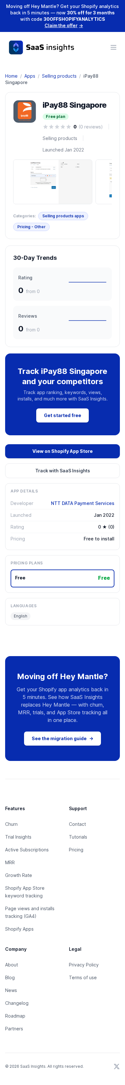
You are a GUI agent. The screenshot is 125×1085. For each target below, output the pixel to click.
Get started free (62, 415)
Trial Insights (18, 837)
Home (11, 76)
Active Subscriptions (27, 849)
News (11, 990)
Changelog (17, 1003)
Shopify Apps (19, 929)
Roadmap (15, 1016)
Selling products (59, 76)
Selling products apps (63, 215)
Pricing (76, 849)
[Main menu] (113, 47)
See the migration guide (62, 738)
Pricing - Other (31, 226)
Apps (29, 76)
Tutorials (78, 837)
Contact (77, 824)
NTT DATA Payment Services (82, 503)
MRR (10, 862)
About (11, 964)
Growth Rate (18, 875)
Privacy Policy (84, 964)
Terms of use (83, 977)
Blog (10, 977)
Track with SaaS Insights (62, 470)
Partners (14, 1028)
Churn (11, 824)
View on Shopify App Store (62, 451)
